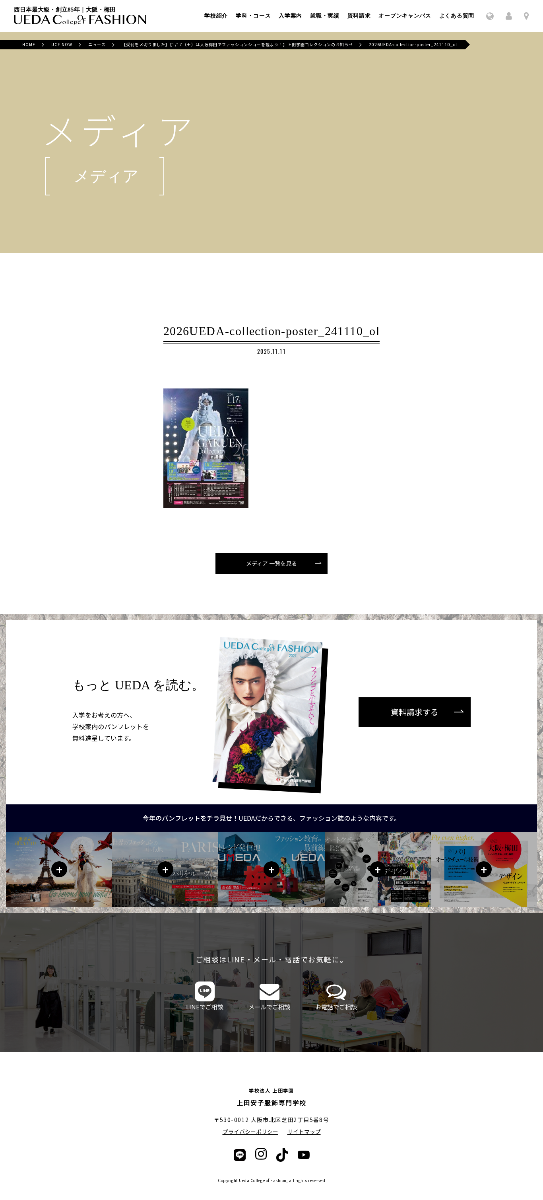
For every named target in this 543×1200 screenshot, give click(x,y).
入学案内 (290, 16)
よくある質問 (456, 16)
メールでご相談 (269, 1007)
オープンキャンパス (404, 16)
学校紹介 (216, 16)
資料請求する (414, 712)
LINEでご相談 (204, 1007)
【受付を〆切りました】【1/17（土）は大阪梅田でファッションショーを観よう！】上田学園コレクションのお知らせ (237, 44)
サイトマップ (304, 1132)
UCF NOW (61, 44)
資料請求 (359, 16)
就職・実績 (324, 16)
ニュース (97, 44)
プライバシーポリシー (250, 1132)
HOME (28, 44)
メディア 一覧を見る (271, 563)
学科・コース (253, 16)
